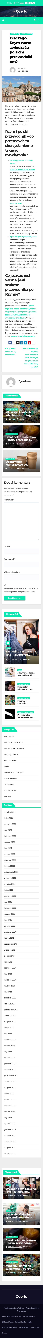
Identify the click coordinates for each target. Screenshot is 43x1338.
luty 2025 (8, 920)
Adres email (9, 559)
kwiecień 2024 (10, 980)
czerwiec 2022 (10, 1100)
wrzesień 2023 (10, 1016)
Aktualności (14, 33)
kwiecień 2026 (10, 836)
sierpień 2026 (10, 812)
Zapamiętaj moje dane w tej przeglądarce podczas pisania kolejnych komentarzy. (21, 590)
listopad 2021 (9, 1136)
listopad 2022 (9, 1070)
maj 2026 (8, 830)
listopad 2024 (9, 938)
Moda (8, 648)
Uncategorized (10, 790)
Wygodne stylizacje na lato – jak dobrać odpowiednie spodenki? (21, 656)
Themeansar (21, 1311)
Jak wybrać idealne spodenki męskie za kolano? (26, 675)
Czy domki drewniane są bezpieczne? (10, 352)
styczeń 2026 (9, 854)
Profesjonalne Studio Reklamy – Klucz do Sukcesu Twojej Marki (25, 718)
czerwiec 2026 (10, 824)
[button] (35, 20)
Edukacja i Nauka (11, 754)
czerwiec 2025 (10, 896)
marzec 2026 (9, 842)
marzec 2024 (9, 986)
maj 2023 (8, 1034)
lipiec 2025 (8, 890)
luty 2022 (8, 1118)
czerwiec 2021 (10, 1154)
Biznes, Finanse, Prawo (25, 712)
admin (23, 68)
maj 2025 (8, 902)
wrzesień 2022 (10, 1082)
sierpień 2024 (10, 956)
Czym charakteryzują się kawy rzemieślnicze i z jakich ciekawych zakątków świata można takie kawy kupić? (30, 358)
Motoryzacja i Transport (14, 772)
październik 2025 (11, 872)
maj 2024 (8, 974)
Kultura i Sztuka (26, 33)
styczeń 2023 (9, 1058)
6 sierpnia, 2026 (15, 1247)
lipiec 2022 (8, 1094)
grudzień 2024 (10, 932)
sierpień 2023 (10, 1022)
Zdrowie (7, 796)
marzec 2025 (9, 914)
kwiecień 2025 (10, 908)
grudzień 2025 (10, 860)
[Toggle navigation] (39, 20)
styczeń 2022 (9, 1124)
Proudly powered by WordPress (14, 1308)
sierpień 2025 (10, 884)
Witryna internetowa (12, 572)
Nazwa (7, 546)
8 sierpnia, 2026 (15, 659)
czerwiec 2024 (10, 968)
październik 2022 (11, 1076)
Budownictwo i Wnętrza (14, 748)
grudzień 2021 (10, 1130)
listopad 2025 (9, 866)
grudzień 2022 (10, 1064)
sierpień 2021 (10, 1148)
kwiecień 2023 (10, 1040)
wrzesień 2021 (10, 1142)
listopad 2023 (9, 1004)
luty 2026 (8, 848)
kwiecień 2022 (10, 1106)
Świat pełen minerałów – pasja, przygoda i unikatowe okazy (21, 439)
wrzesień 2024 (10, 950)
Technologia (9, 784)
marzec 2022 (9, 1112)
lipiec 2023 (8, 1028)
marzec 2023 (9, 1046)
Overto (21, 11)
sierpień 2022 (10, 1088)
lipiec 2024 (8, 962)
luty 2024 (8, 992)
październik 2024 (11, 944)
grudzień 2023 (10, 998)
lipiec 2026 (8, 818)
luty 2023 (8, 1052)
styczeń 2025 (9, 926)
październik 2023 (11, 1010)
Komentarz (9, 500)
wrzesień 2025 (10, 878)
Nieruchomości (10, 778)
